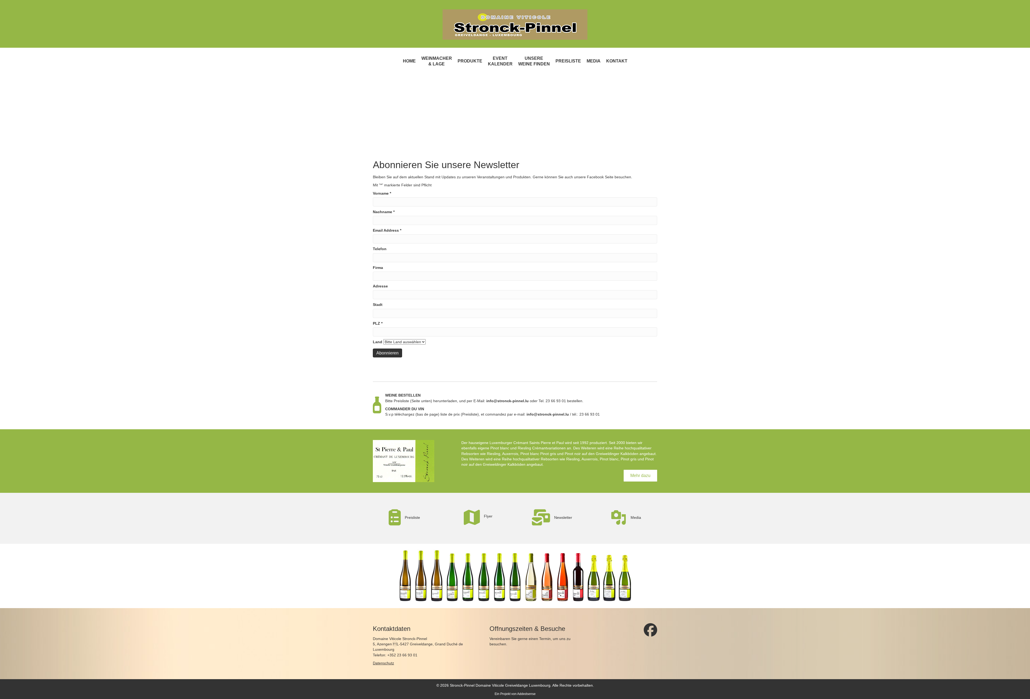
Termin (545, 639)
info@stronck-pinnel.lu (507, 401)
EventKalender (500, 61)
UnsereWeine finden (534, 61)
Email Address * (387, 230)
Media (594, 61)
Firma (378, 267)
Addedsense (526, 694)
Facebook (595, 177)
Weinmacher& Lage (436, 61)
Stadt (377, 304)
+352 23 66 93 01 (402, 655)
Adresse (380, 286)
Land (377, 342)
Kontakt (616, 61)
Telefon (380, 249)
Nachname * (384, 212)
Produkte (470, 61)
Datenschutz (383, 663)
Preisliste (568, 61)
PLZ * (377, 323)
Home (409, 61)
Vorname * (382, 193)
